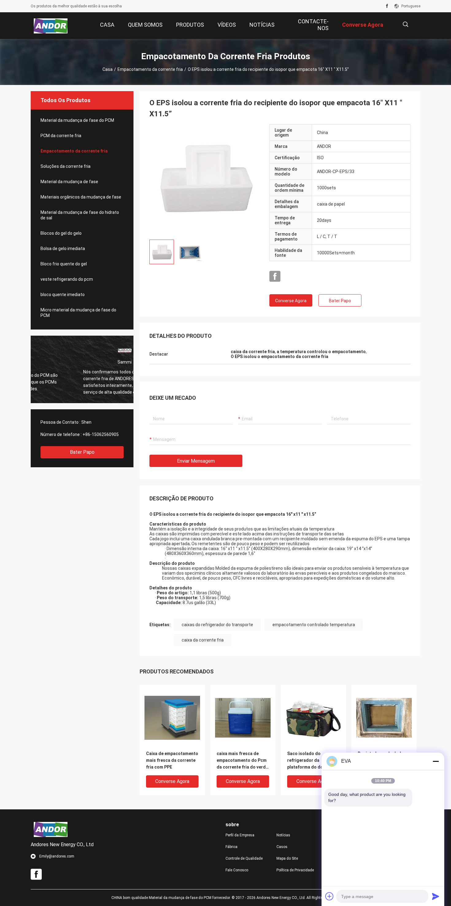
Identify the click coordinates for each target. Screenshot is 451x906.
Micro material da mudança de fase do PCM (78, 312)
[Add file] (329, 896)
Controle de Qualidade (244, 858)
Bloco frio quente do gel (63, 263)
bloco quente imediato (62, 294)
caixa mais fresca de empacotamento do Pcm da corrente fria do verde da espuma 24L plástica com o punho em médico (242, 760)
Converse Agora (290, 300)
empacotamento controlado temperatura (313, 624)
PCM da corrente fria (60, 135)
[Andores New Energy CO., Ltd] (51, 25)
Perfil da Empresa (240, 835)
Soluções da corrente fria (65, 166)
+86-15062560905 (101, 434)
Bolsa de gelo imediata (62, 248)
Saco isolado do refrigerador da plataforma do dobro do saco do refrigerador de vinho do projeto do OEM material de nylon (312, 760)
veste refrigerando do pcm (66, 279)
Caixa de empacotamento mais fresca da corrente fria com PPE (172, 760)
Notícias (283, 835)
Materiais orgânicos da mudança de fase (80, 197)
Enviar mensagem (196, 461)
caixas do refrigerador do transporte (217, 624)
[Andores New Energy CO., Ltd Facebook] (387, 6)
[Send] (436, 896)
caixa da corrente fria (203, 640)
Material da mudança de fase (69, 181)
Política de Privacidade (295, 870)
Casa (107, 69)
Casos (281, 847)
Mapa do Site (287, 858)
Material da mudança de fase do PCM (77, 120)
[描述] (405, 24)
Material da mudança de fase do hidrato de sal (79, 215)
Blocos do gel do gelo (61, 233)
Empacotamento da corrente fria (150, 69)
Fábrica (231, 847)
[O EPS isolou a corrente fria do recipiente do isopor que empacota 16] (204, 179)
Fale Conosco (237, 870)
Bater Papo (82, 452)
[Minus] (435, 761)
